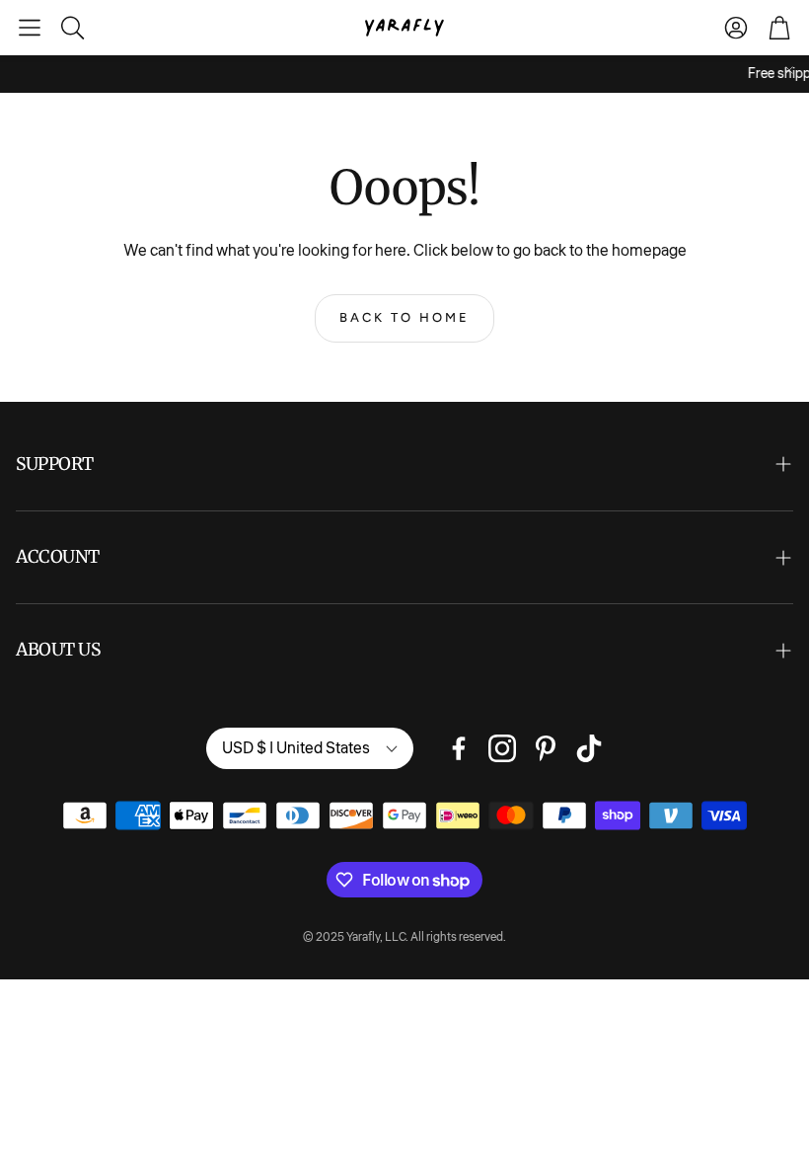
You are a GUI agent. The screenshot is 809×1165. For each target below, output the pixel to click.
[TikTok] (589, 748)
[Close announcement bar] (789, 70)
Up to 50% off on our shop (252, 74)
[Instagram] (502, 748)
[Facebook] (459, 748)
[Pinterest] (545, 748)
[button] (29, 27)
